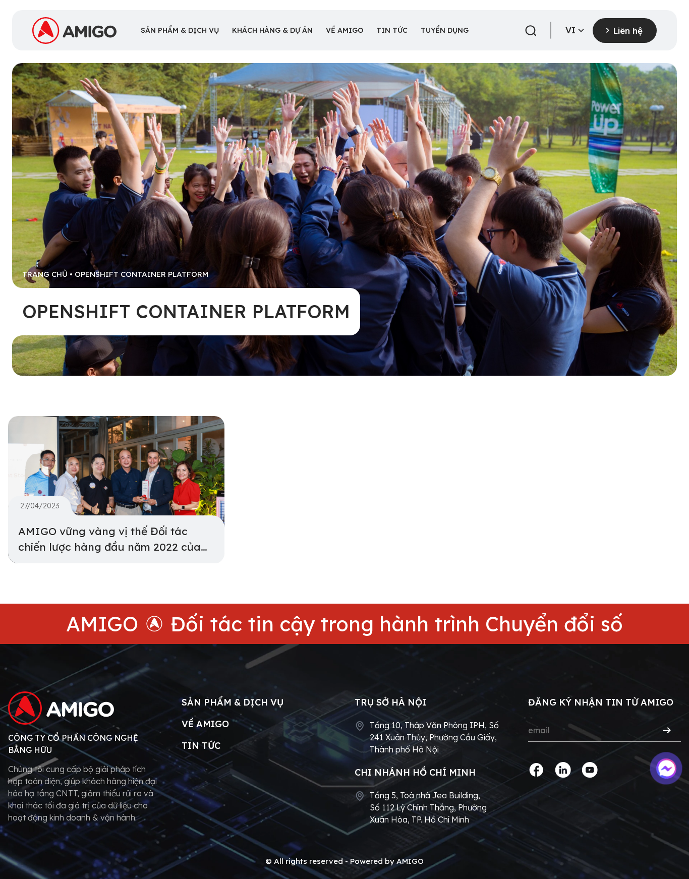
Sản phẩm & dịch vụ (232, 702)
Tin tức (201, 745)
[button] (530, 30)
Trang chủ (45, 274)
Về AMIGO (205, 724)
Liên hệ (628, 30)
